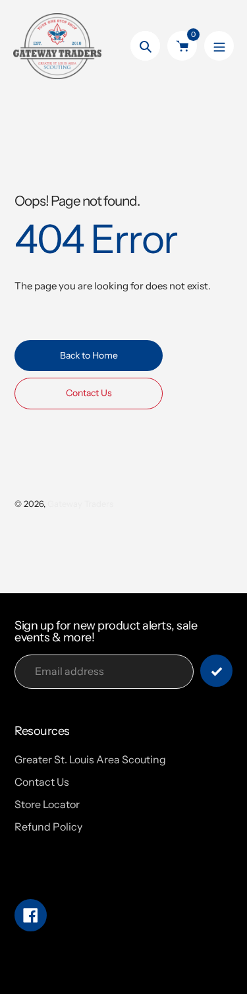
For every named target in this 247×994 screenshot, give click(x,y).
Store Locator (47, 804)
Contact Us (41, 781)
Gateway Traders (80, 503)
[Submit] (216, 671)
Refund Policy (48, 826)
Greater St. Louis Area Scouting (90, 759)
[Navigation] (219, 46)
